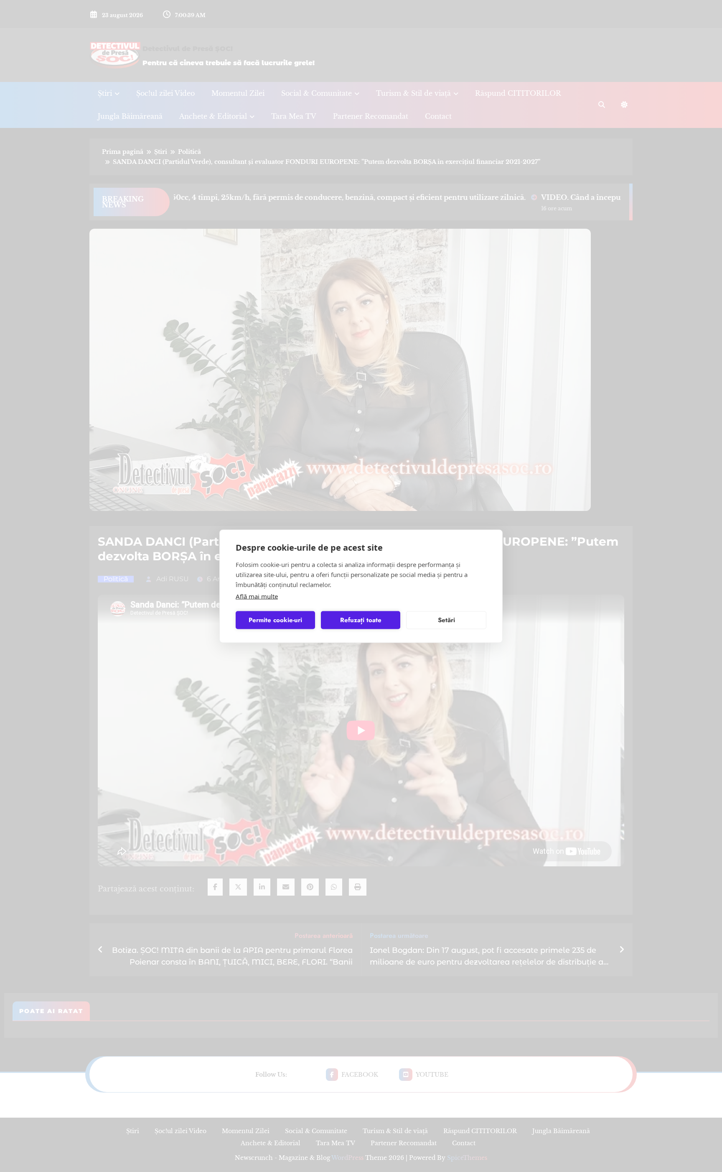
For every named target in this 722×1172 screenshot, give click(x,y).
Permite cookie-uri (275, 620)
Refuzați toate (360, 620)
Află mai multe (257, 596)
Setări (446, 620)
